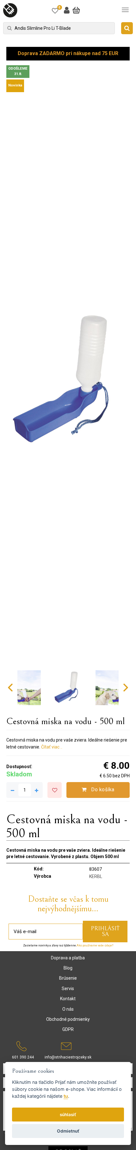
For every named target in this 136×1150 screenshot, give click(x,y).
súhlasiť (68, 1114)
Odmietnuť (68, 1131)
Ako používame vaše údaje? (95, 945)
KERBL (95, 876)
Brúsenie (68, 978)
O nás (68, 1009)
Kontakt (68, 998)
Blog (68, 967)
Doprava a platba (68, 957)
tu (66, 1096)
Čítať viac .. (51, 746)
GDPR (68, 1029)
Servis (68, 988)
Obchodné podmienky (68, 1019)
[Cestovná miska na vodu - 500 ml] (68, 381)
